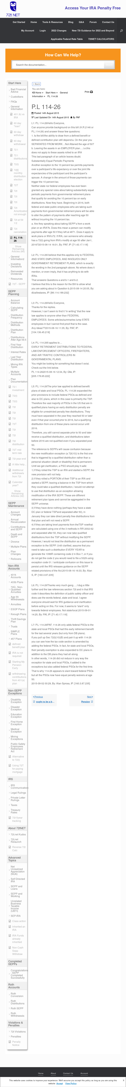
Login (43, 30)
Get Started (19, 22)
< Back (36, 84)
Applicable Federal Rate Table (67, 39)
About (53, 1073)
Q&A (81, 22)
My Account (27, 30)
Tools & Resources (52, 22)
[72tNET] (12, 9)
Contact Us (108, 22)
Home (34, 22)
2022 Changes (58, 30)
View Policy (71, 1083)
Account (84, 1073)
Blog (70, 22)
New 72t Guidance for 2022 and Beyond (93, 30)
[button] (121, 30)
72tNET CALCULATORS (101, 39)
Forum (93, 22)
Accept (59, 1083)
